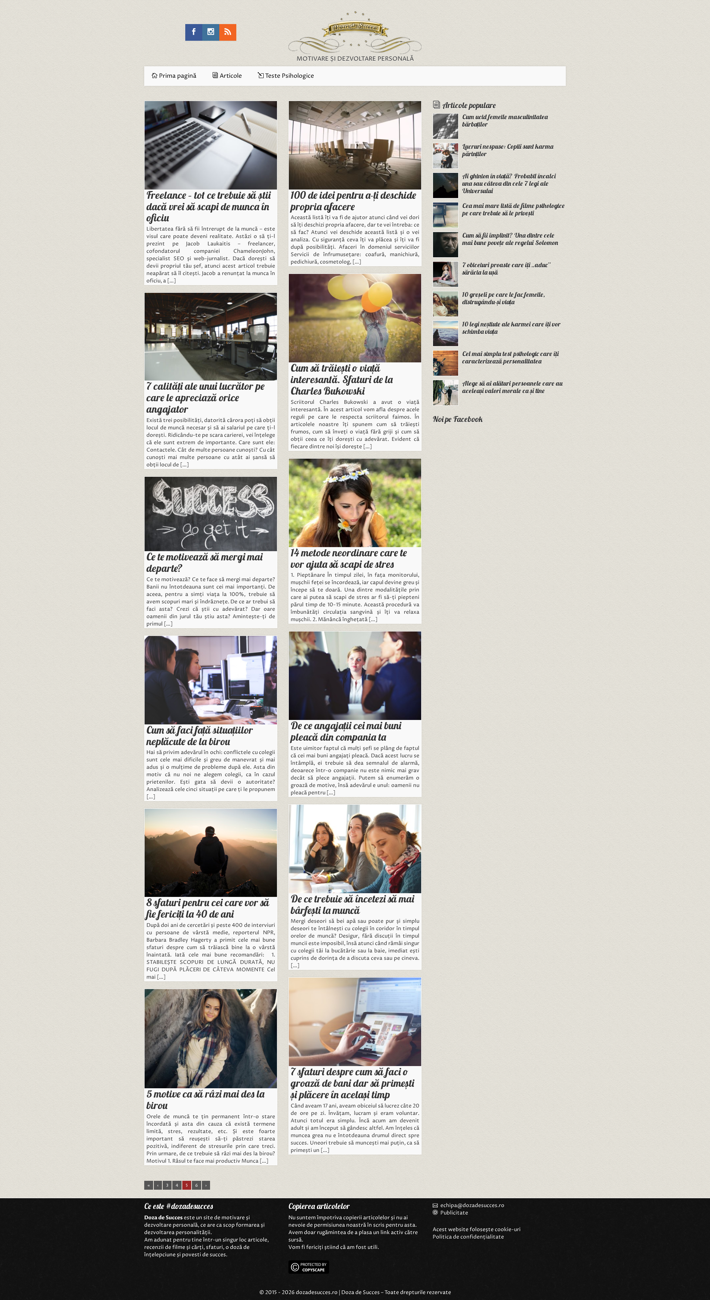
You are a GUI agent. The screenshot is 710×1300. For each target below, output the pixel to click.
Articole (230, 76)
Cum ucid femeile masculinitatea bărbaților (505, 120)
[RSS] (227, 32)
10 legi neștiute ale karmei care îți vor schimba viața (511, 328)
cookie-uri (508, 1229)
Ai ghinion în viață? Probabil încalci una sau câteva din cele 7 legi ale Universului (509, 183)
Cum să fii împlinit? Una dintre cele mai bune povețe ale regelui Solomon (510, 239)
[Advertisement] (499, 555)
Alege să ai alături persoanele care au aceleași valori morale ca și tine (512, 387)
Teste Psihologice (289, 76)
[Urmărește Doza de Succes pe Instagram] (210, 32)
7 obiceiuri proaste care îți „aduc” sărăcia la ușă (506, 269)
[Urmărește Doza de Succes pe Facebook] (193, 32)
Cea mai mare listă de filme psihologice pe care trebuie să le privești (513, 209)
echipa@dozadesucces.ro (472, 1205)
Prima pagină (177, 76)
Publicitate (453, 1212)
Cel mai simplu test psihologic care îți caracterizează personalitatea (510, 357)
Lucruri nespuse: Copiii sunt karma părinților (507, 150)
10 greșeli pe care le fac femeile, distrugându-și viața (503, 298)
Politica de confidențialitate (468, 1236)
